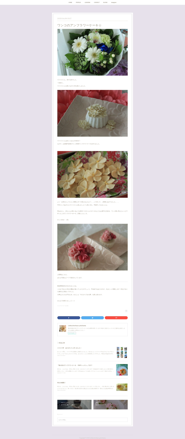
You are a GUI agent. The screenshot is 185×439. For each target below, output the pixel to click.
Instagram (113, 2)
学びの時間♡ (61, 383)
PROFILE (78, 2)
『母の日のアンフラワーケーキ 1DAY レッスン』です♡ (74, 365)
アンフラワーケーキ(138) (62, 305)
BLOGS (105, 2)
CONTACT (97, 2)
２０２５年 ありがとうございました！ (69, 348)
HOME (70, 2)
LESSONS (87, 2)
